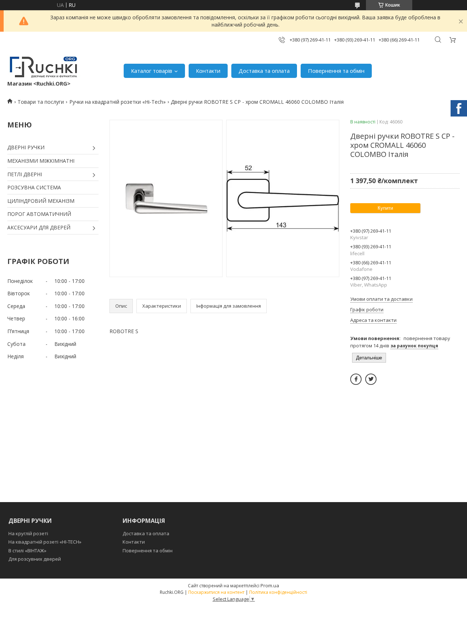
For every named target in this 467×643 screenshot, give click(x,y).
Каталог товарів (151, 70)
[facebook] (356, 379)
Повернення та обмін (336, 70)
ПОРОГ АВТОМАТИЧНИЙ (39, 213)
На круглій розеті (28, 533)
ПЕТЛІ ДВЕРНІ (24, 174)
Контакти (208, 70)
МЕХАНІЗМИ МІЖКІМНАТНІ (40, 160)
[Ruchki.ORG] (43, 67)
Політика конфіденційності (278, 592)
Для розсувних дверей (34, 559)
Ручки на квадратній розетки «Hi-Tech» (117, 101)
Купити (385, 208)
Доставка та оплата (264, 70)
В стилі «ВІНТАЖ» (27, 550)
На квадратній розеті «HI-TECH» (44, 542)
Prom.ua (269, 585)
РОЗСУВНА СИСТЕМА (34, 187)
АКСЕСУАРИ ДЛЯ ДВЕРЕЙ (38, 227)
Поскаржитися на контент (216, 592)
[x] (371, 379)
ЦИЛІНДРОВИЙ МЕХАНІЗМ (40, 200)
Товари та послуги (41, 101)
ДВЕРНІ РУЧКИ (26, 147)
